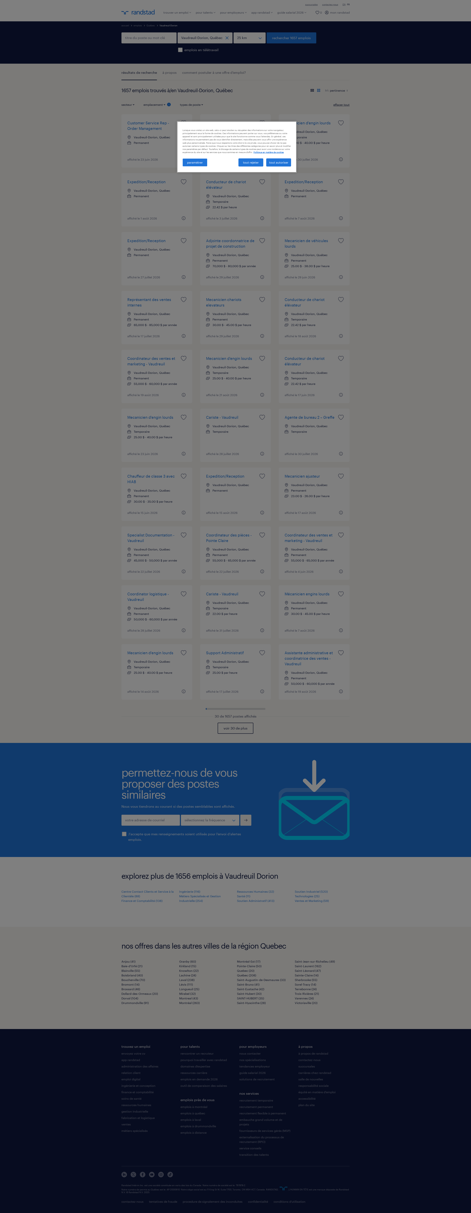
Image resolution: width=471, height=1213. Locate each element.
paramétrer (195, 162)
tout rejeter (251, 162)
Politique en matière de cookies (269, 152)
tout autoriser (278, 162)
